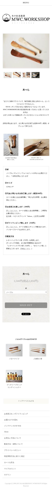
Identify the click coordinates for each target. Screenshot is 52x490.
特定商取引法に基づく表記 (14, 456)
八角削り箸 (38, 359)
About (6, 432)
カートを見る (9, 462)
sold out (26, 305)
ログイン (7, 475)
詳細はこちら (25, 248)
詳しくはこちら (11, 210)
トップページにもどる (26, 401)
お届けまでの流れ (11, 420)
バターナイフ (14, 359)
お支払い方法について (12, 438)
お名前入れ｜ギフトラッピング (16, 414)
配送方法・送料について (13, 444)
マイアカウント (10, 469)
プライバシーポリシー (12, 450)
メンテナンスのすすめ (12, 426)
